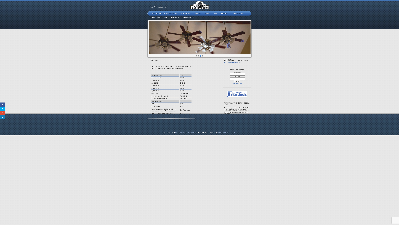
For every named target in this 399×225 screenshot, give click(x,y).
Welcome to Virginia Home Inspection (164, 13)
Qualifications (185, 13)
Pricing (207, 13)
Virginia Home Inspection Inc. (186, 132)
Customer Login (162, 7)
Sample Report (237, 13)
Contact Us (152, 7)
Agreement (224, 13)
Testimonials (156, 17)
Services (198, 13)
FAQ (215, 13)
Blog (165, 17)
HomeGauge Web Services (227, 132)
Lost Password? (237, 83)
